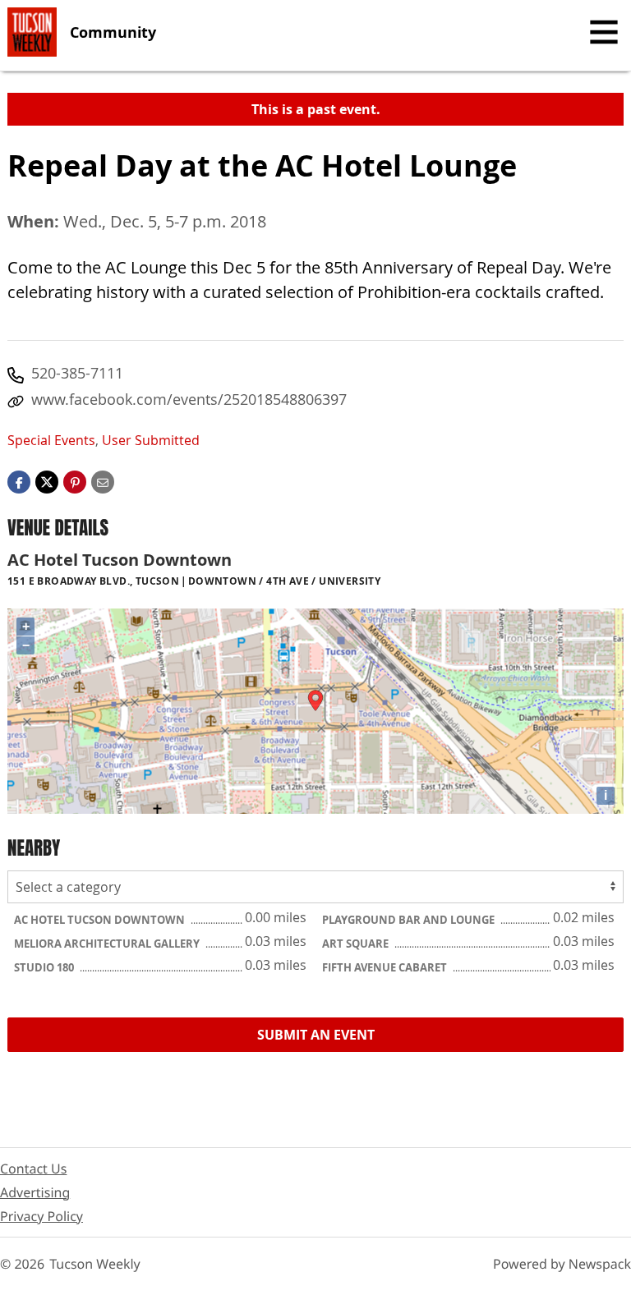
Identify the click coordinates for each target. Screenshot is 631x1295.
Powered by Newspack (562, 1264)
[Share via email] (102, 481)
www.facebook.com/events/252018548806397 (189, 399)
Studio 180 (45, 967)
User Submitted (151, 440)
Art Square (356, 943)
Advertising (35, 1192)
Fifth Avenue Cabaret (385, 967)
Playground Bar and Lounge (409, 919)
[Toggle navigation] (603, 32)
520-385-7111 (77, 373)
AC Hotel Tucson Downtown (100, 919)
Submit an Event (316, 1035)
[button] (74, 481)
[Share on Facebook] (18, 481)
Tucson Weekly (94, 1264)
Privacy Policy (41, 1216)
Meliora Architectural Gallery (108, 943)
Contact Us (33, 1169)
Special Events (51, 440)
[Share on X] (46, 481)
